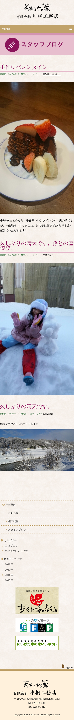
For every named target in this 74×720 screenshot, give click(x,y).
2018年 (9, 564)
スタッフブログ (17, 529)
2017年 (9, 569)
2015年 (9, 580)
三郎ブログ (48, 255)
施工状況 (13, 521)
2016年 (9, 575)
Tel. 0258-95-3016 (37, 703)
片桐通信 (10, 504)
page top (69, 667)
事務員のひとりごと (52, 74)
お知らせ (13, 513)
